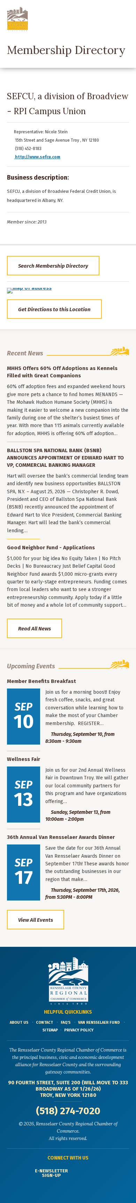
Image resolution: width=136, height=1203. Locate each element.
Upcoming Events (31, 666)
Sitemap (50, 1030)
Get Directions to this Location (54, 309)
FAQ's (65, 1022)
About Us (19, 1022)
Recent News (25, 353)
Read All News (34, 629)
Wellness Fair (23, 759)
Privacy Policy (78, 1030)
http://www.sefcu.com (37, 157)
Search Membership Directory (53, 266)
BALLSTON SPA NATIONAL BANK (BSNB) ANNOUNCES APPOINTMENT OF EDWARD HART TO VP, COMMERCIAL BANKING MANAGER (65, 457)
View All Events (35, 920)
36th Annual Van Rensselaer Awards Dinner (61, 837)
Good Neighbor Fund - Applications (51, 547)
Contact (44, 1022)
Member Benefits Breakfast (41, 681)
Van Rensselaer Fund (99, 1022)
